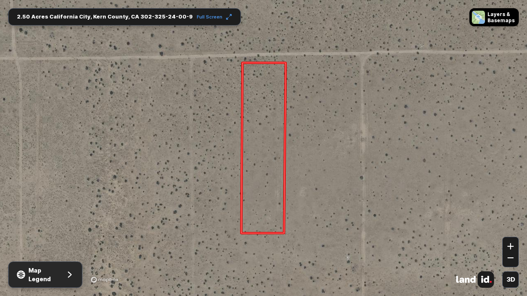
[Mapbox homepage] (104, 279)
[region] (263, 148)
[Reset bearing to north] (510, 225)
